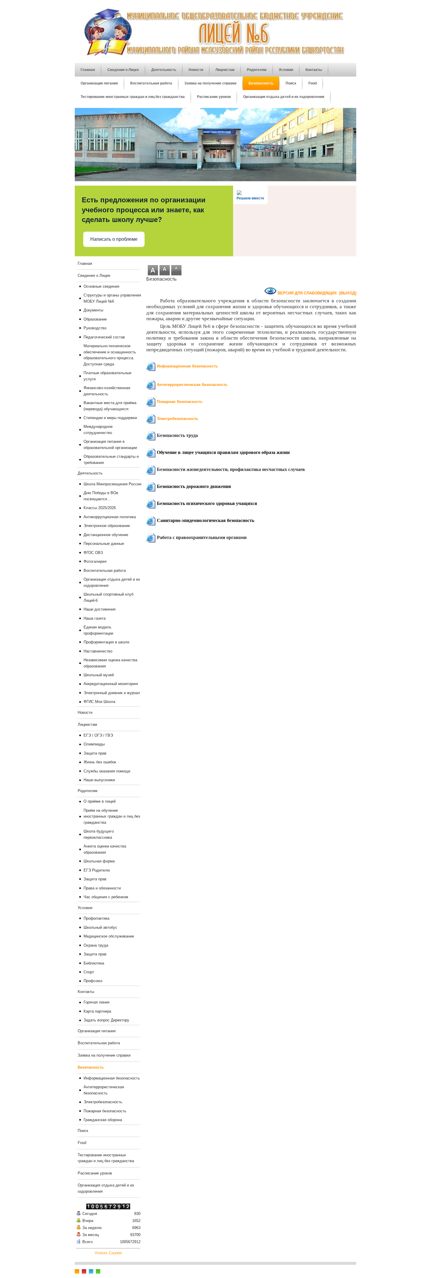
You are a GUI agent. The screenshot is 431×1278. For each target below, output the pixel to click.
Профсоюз (93, 981)
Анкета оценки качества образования (105, 849)
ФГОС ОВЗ (93, 552)
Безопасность (91, 1067)
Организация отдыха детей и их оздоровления (112, 582)
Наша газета (95, 618)
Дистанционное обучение (106, 535)
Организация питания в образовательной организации (110, 444)
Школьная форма (99, 861)
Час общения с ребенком (106, 897)
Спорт (89, 972)
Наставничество (98, 651)
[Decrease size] (176, 269)
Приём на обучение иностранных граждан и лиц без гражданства (112, 816)
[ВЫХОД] (347, 293)
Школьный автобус (100, 927)
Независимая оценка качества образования (110, 663)
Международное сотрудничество (98, 429)
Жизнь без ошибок (100, 762)
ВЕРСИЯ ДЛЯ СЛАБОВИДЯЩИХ (307, 293)
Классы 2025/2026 (100, 508)
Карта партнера (97, 1011)
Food (82, 1142)
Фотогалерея (95, 561)
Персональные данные (104, 543)
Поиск (83, 1130)
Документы (93, 310)
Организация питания (97, 1031)
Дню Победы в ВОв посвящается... (101, 496)
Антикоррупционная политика (110, 517)
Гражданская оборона (103, 1120)
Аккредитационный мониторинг (111, 684)
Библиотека (94, 963)
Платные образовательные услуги (107, 376)
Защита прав (95, 753)
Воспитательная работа (105, 570)
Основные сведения (101, 286)
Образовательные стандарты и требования (111, 459)
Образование (95, 319)
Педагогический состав (104, 337)
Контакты (86, 991)
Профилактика (96, 918)
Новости (85, 712)
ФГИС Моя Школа (99, 701)
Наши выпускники (99, 780)
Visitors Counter (108, 1253)
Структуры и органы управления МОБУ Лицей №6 (112, 298)
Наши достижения (100, 609)
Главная (85, 263)
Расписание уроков (95, 1173)
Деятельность (90, 473)
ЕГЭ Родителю (97, 870)
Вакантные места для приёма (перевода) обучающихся (110, 406)
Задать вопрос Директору (106, 1020)
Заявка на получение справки (104, 1055)
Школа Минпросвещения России (112, 484)
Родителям (87, 791)
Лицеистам (87, 724)
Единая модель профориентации (98, 630)
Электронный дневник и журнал (112, 693)
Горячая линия (96, 1002)
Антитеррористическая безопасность (192, 384)
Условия (85, 908)
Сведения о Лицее (94, 275)
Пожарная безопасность (180, 401)
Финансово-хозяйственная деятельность (107, 391)
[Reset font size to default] (165, 271)
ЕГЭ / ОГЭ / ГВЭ (98, 735)
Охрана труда (96, 945)
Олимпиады (94, 744)
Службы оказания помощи (107, 771)
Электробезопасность (177, 418)
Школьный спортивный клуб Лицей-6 (108, 597)
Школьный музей (99, 675)
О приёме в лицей (100, 801)
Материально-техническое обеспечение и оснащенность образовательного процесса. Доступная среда (110, 355)
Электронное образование (107, 525)
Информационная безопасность (187, 366)
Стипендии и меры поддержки (110, 418)
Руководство (95, 328)
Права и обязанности (102, 888)
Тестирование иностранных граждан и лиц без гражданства (106, 1158)
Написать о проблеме (114, 239)
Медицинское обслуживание (109, 936)
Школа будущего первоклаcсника (99, 834)
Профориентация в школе (106, 642)
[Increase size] (153, 273)
